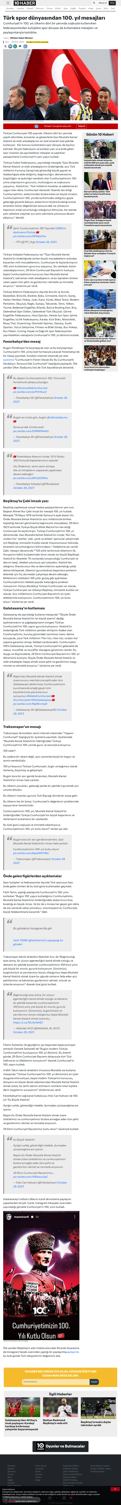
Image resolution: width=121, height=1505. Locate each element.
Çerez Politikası (8, 1501)
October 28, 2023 (45, 242)
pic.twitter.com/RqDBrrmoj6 (30, 704)
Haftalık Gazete (97, 1472)
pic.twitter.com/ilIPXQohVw (29, 236)
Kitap (90, 9)
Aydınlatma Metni (71, 1466)
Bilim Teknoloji (14, 1486)
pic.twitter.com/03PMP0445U (31, 431)
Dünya (49, 9)
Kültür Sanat (41, 1466)
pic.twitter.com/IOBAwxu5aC (30, 1177)
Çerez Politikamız (70, 1472)
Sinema (38, 1474)
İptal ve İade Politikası (72, 1474)
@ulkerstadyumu (57, 417)
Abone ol (103, 3)
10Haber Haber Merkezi (21, 38)
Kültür (58, 9)
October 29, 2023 (23, 1032)
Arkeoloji (39, 1469)
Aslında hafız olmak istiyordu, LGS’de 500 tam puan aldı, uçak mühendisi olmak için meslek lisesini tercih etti (99, 164)
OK (115, 1489)
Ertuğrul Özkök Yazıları (101, 1469)
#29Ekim (60, 228)
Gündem (10, 9)
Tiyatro (38, 1477)
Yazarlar (20, 9)
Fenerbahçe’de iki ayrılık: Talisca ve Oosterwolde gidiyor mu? (100, 340)
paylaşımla (72, 1352)
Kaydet (94, 1382)
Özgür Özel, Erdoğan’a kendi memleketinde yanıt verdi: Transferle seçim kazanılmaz (98, 223)
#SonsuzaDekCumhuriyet (32, 388)
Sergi (37, 1480)
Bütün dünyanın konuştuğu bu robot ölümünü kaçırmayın (98, 312)
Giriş (112, 3)
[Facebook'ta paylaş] (10, 46)
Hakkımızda (68, 1486)
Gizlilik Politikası (70, 1480)
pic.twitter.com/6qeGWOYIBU (31, 853)
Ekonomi (40, 9)
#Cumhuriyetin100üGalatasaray (32, 700)
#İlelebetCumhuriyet (38, 696)
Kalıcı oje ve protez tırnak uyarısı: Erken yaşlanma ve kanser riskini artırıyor (100, 282)
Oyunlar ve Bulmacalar (65, 1446)
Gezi (113, 9)
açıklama (8, 360)
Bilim (106, 9)
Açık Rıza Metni (70, 1477)
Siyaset (30, 9)
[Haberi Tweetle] (5, 46)
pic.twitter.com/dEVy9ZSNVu (30, 478)
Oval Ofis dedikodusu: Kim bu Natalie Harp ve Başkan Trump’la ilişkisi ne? (100, 253)
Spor (65, 9)
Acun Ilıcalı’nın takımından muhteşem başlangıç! (97, 369)
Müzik (38, 1472)
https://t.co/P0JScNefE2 (28, 1023)
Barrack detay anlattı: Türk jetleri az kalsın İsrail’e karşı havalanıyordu (97, 194)
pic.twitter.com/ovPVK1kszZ (29, 392)
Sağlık (73, 9)
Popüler (82, 9)
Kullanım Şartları (70, 1469)
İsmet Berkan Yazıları (100, 1466)
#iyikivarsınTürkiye (24, 232)
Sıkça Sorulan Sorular (72, 1483)
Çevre (98, 9)
